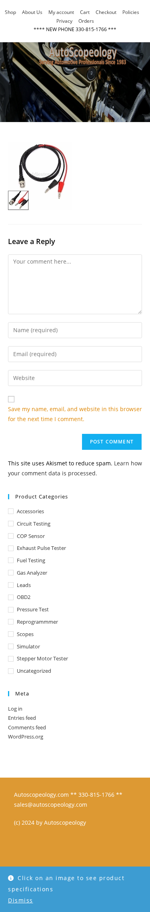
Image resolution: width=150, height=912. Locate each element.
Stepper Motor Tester (42, 658)
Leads (24, 585)
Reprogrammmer (37, 621)
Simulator (28, 646)
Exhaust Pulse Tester (41, 548)
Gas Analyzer (32, 572)
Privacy (64, 21)
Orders (86, 21)
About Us (32, 12)
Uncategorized (34, 670)
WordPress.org (25, 736)
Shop (10, 12)
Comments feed (27, 727)
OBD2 (23, 597)
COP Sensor (31, 536)
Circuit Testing (33, 523)
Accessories (30, 511)
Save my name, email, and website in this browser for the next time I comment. (75, 414)
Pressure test (33, 609)
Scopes (25, 634)
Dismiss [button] (20, 900)
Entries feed (22, 717)
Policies (130, 12)
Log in (15, 708)
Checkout (106, 12)
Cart (85, 12)
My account (61, 12)
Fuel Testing (31, 560)
